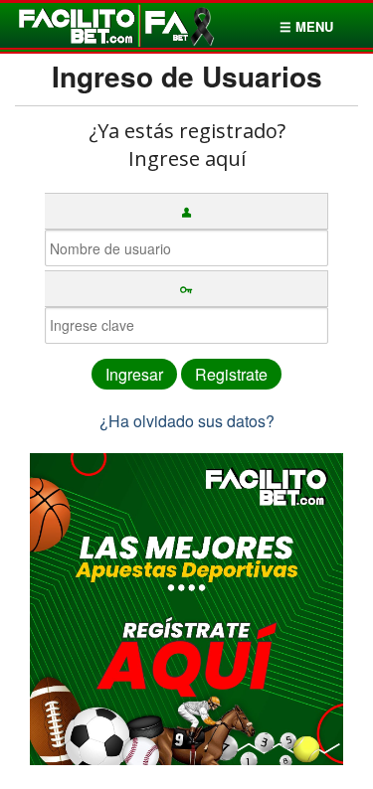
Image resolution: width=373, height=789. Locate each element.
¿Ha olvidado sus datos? (187, 420)
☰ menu (306, 26)
